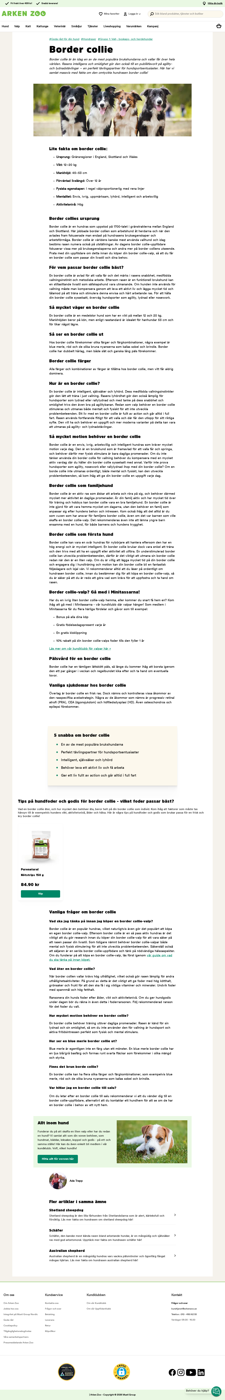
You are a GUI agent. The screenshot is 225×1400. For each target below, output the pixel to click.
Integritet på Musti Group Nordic (21, 1314)
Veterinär (60, 26)
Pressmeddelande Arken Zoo (18, 1343)
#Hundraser (88, 39)
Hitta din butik (215, 3)
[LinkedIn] (201, 1372)
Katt (28, 26)
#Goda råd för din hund (64, 39)
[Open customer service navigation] (216, 1391)
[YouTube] (191, 1372)
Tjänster (93, 26)
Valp (17, 26)
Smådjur (76, 26)
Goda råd (8, 1320)
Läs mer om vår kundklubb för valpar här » (80, 649)
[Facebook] (172, 1372)
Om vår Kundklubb (96, 1303)
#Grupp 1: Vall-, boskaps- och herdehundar (125, 39)
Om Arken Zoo (11, 1303)
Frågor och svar (53, 1309)
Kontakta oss (52, 1303)
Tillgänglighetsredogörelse (17, 1331)
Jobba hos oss (11, 1309)
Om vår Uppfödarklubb (99, 1309)
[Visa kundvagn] (219, 26)
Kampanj (152, 26)
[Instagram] (180, 1372)
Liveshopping (112, 26)
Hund (5, 26)
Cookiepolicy (10, 1326)
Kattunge (42, 26)
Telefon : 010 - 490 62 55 (184, 1314)
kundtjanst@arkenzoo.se (184, 1309)
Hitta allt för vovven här (58, 1159)
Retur (48, 1326)
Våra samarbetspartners (16, 1337)
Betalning (50, 1314)
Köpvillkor (50, 1331)
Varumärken (134, 26)
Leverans (49, 1320)
